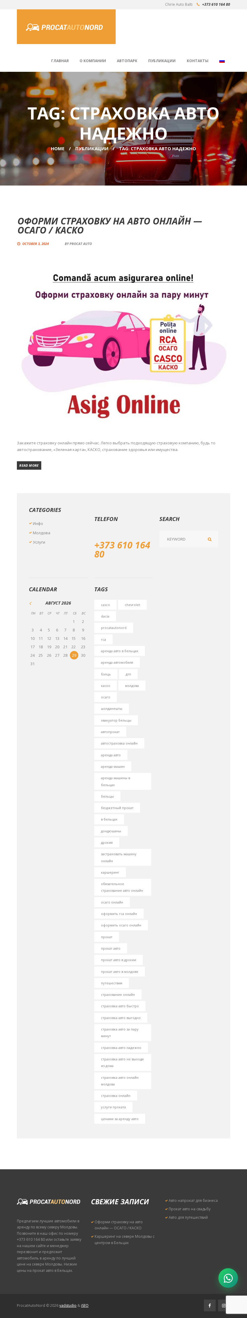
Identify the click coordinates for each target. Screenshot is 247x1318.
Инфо (38, 523)
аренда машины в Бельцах (115, 781)
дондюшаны (111, 831)
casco (105, 604)
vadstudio (68, 1305)
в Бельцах (109, 819)
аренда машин (113, 766)
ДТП (128, 674)
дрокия (107, 842)
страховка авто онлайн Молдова (120, 1080)
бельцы (107, 796)
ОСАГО (105, 697)
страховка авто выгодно (121, 1017)
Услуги (39, 542)
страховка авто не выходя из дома (122, 1062)
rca (103, 639)
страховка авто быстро (120, 1006)
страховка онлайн (115, 1095)
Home (57, 148)
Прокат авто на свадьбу (190, 1209)
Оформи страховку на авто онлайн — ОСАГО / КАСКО (109, 225)
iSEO (85, 1305)
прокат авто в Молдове (119, 971)
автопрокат (110, 731)
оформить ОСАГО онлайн (121, 925)
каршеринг (110, 872)
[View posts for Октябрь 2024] (33, 603)
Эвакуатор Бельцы (116, 720)
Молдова (41, 532)
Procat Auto (81, 243)
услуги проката (113, 1107)
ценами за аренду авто (120, 1118)
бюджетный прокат (117, 807)
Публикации (91, 148)
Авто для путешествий (188, 1217)
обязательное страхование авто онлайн (122, 887)
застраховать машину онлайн (118, 857)
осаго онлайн (112, 902)
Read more (29, 465)
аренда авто (111, 755)
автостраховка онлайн (119, 743)
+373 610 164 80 (216, 4)
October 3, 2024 (35, 243)
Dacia (105, 616)
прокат (106, 937)
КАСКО (105, 685)
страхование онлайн (118, 994)
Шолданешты (111, 708)
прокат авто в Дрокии (118, 960)
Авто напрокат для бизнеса (193, 1200)
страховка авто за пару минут (120, 1032)
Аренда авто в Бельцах (119, 651)
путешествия (111, 983)
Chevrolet (132, 604)
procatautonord (114, 627)
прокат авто (110, 948)
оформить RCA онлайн (119, 913)
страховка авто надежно (121, 1047)
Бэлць (106, 674)
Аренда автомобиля (117, 662)
